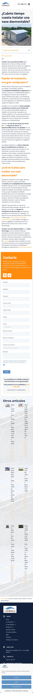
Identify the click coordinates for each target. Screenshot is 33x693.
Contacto (8, 637)
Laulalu (6, 241)
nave (5, 126)
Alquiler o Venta (10, 629)
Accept (16, 677)
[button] (29, 4)
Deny (16, 682)
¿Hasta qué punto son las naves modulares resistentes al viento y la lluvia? (12, 544)
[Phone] (9, 275)
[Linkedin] (5, 275)
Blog (6, 598)
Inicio (2, 598)
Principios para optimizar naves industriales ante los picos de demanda (12, 485)
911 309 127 (11, 660)
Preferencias (16, 687)
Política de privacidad (17, 690)
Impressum (25, 690)
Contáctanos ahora (25, 247)
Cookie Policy (8, 690)
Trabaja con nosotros (12, 640)
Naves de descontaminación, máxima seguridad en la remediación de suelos (26, 421)
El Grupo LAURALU (11, 632)
